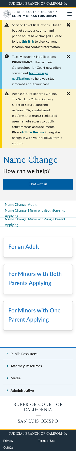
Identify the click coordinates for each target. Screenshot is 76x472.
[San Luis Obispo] (30, 16)
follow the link (33, 132)
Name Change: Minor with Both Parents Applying (35, 213)
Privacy (8, 440)
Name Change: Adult (20, 204)
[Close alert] (68, 24)
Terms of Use (46, 440)
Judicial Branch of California (38, 3)
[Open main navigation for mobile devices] (69, 14)
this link (28, 41)
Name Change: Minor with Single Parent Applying (35, 222)
